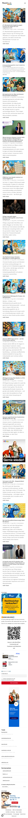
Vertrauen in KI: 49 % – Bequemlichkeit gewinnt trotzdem (13, 481)
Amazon (6, 143)
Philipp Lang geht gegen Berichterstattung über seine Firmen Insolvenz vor (13, 218)
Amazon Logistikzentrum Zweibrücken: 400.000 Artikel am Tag (14, 417)
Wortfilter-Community (10, 812)
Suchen (24, 786)
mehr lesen (6, 43)
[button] (2, 815)
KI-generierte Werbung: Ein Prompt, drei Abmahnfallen (14, 296)
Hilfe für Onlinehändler (17, 810)
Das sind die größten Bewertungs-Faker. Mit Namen (14, 521)
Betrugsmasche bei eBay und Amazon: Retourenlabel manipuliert (13, 94)
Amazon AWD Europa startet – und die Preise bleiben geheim (13, 339)
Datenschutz (22, 814)
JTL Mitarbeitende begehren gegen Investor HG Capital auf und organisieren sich (12, 26)
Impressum (14, 816)
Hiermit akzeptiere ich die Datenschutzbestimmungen (8, 679)
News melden (19, 812)
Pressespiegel (16, 814)
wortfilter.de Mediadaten (7, 814)
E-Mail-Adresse (4, 673)
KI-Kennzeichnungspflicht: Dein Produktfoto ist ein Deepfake (14, 65)
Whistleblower (8, 810)
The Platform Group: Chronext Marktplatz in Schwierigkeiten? (11, 257)
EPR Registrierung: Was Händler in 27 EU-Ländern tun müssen (14, 378)
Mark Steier (6, 29)
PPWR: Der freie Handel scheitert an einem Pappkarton (13, 178)
